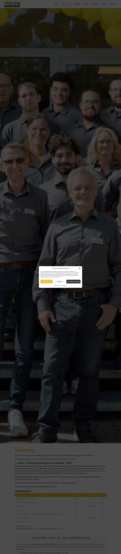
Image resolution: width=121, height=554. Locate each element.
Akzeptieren (46, 281)
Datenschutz (64, 285)
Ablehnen (59, 281)
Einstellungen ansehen (73, 281)
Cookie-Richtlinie (57, 285)
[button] (80, 268)
